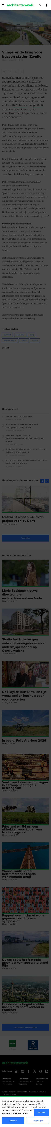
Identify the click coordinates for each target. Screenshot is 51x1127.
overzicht (16, 1110)
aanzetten (23, 1113)
